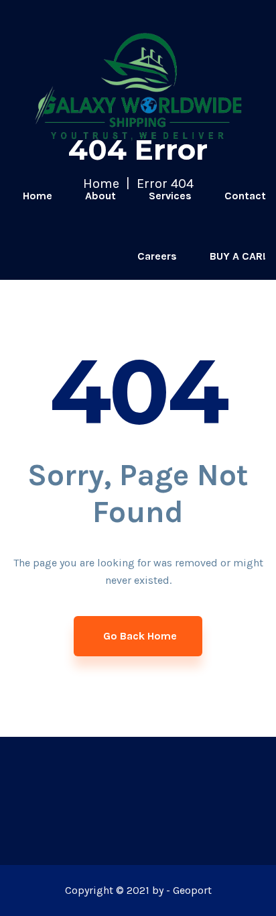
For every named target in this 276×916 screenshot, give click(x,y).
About (100, 195)
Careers (157, 256)
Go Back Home (140, 635)
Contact (245, 195)
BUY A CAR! (238, 256)
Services (170, 195)
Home (37, 195)
